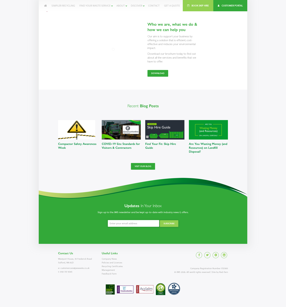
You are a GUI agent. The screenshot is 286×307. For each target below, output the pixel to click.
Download (157, 73)
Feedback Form (109, 274)
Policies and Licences (112, 262)
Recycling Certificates (112, 266)
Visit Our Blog (143, 166)
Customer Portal (232, 5)
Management (108, 270)
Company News (109, 259)
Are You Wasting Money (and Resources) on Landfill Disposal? (208, 147)
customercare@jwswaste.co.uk (74, 268)
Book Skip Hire (200, 5)
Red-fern (223, 272)
